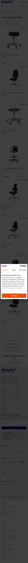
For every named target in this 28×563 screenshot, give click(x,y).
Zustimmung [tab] (5, 270)
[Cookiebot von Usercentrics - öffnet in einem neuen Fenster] (20, 266)
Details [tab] (14, 270)
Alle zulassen (14, 295)
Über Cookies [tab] (22, 270)
